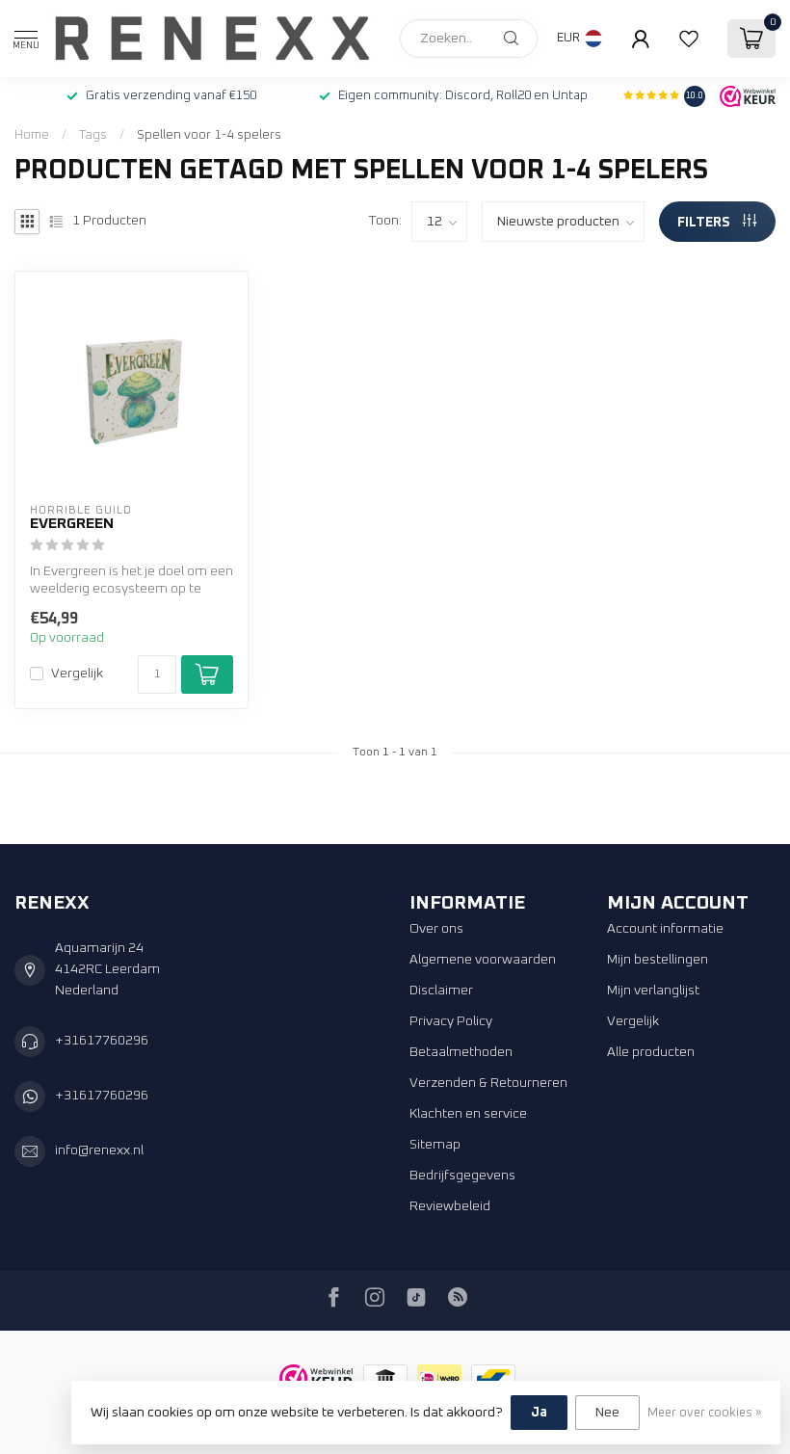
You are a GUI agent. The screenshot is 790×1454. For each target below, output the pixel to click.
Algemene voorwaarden (482, 959)
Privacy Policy (450, 1021)
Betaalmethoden (461, 1052)
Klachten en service (468, 1114)
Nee (607, 1412)
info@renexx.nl (99, 1150)
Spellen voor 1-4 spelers (209, 135)
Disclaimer (441, 990)
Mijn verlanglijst (653, 990)
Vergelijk (77, 673)
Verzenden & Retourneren (488, 1083)
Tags (93, 135)
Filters (705, 222)
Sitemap (435, 1144)
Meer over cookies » (704, 1413)
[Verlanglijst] (688, 38)
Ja (539, 1412)
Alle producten (651, 1052)
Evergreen (72, 523)
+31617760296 (101, 1040)
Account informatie (665, 929)
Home (31, 135)
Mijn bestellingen (657, 959)
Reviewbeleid (449, 1206)
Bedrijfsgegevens (462, 1175)
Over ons (436, 929)
